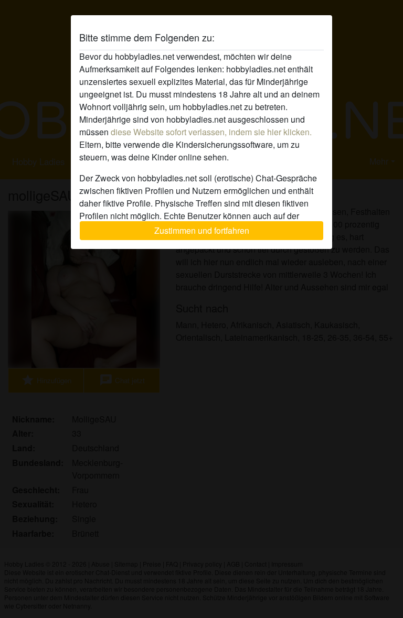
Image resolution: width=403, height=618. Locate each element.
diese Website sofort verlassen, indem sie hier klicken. (211, 132)
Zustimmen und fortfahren (201, 230)
